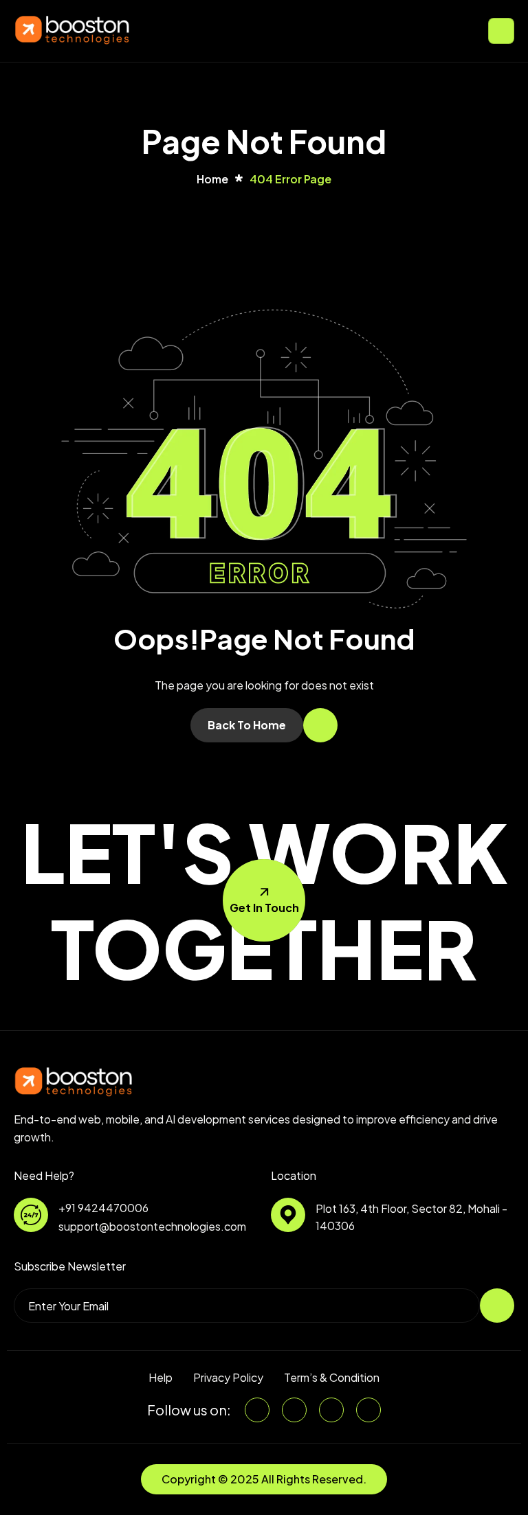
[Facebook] (331, 1410)
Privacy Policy (228, 1377)
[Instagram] (368, 1410)
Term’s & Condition (332, 1377)
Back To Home (247, 725)
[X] (294, 1410)
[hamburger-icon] (501, 31)
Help (160, 1377)
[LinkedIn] (257, 1410)
